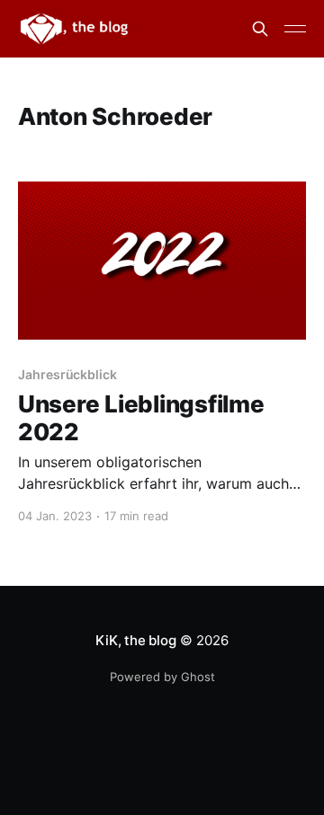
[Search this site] (260, 28)
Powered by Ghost (162, 676)
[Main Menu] (295, 28)
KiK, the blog (135, 640)
